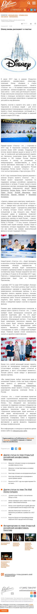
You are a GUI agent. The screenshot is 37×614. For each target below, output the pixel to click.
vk (34, 9)
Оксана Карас (15, 190)
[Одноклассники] (20, 449)
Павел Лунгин (6, 192)
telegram (31, 9)
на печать (31, 23)
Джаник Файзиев (17, 195)
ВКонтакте (30, 438)
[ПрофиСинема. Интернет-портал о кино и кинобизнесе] (9, 4)
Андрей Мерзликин (22, 192)
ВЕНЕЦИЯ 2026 (13, 15)
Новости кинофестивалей (8, 21)
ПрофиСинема (4, 20)
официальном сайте (20, 431)
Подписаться (16, 9)
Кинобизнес (13, 16)
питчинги (4, 16)
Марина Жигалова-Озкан (10, 220)
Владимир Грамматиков (25, 386)
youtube (28, 9)
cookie (31, 604)
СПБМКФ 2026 (23, 15)
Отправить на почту (35, 23)
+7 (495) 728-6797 (27, 588)
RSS (24, 9)
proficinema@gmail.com (27, 590)
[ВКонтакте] (12, 449)
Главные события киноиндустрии (17, 20)
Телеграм (7, 440)
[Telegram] (16, 449)
